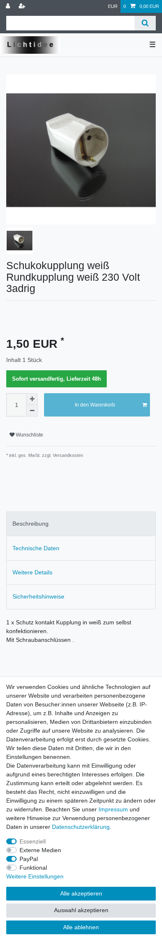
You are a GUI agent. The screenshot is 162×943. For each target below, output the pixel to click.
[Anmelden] (9, 6)
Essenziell (33, 841)
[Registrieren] (23, 6)
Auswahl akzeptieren (81, 910)
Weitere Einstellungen (35, 876)
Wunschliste (29, 435)
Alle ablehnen (81, 927)
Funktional (33, 867)
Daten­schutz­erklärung (81, 826)
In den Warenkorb (95, 405)
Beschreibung (30, 523)
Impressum (113, 809)
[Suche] (145, 23)
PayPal (29, 859)
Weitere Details (32, 572)
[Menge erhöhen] (32, 399)
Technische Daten (35, 548)
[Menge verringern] (32, 411)
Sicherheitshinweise (38, 596)
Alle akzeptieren (81, 893)
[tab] (81, 523)
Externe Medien (40, 850)
